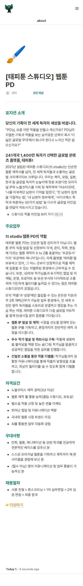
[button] (77, 8)
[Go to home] (9, 8)
